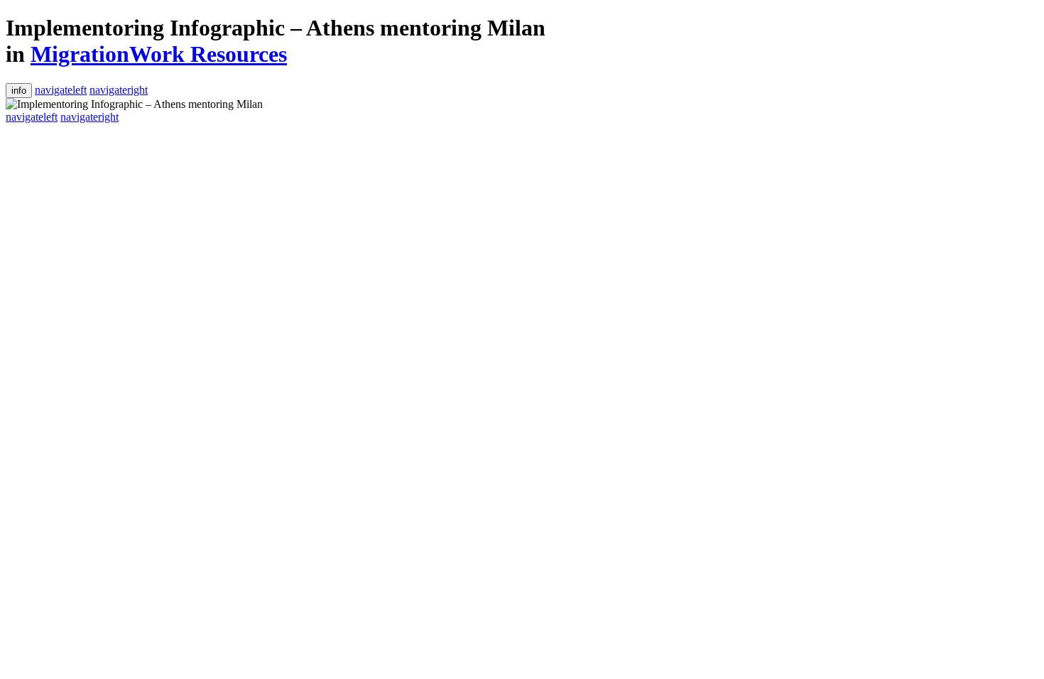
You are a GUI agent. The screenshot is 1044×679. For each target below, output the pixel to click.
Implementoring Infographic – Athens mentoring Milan (275, 27)
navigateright (118, 90)
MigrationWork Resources (159, 54)
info (18, 90)
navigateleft (61, 90)
